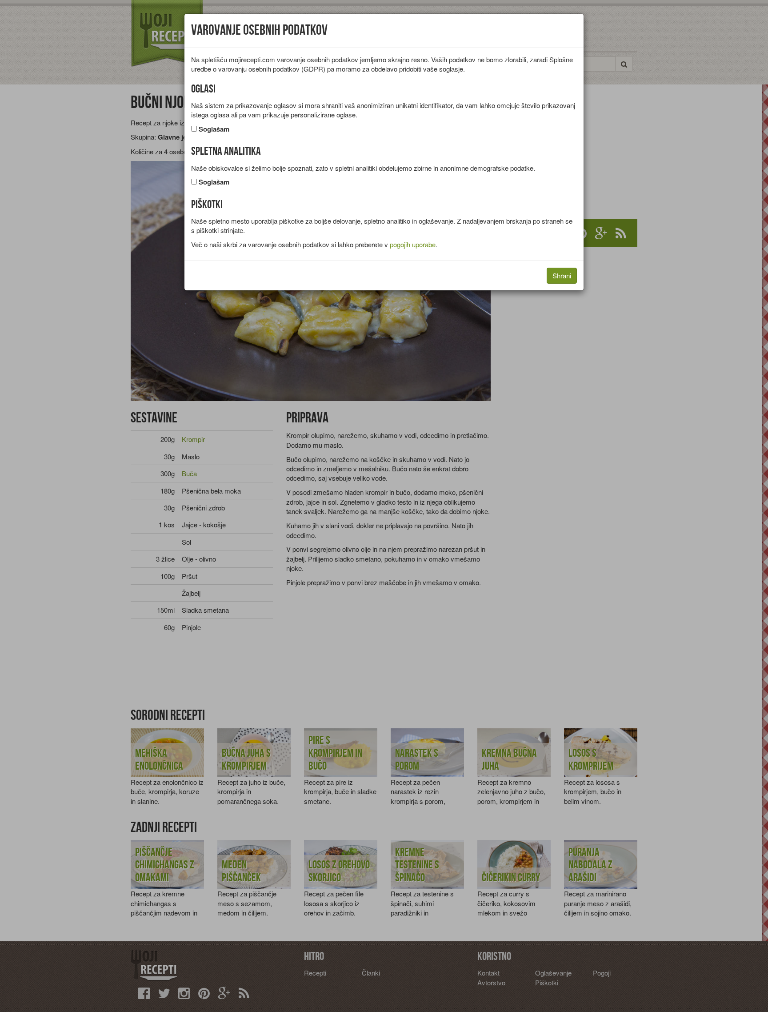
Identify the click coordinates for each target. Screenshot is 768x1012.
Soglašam (214, 129)
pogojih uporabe (413, 244)
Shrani (561, 275)
